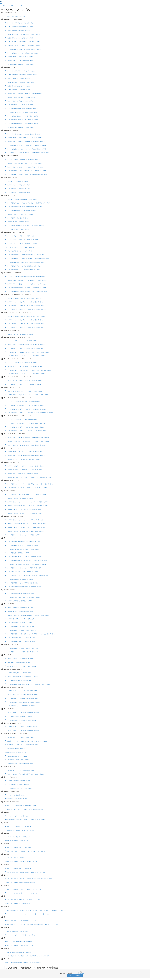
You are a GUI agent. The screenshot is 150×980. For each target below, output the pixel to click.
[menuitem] (1, 3)
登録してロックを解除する (75, 975)
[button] (1, 1)
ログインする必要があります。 (82, 973)
